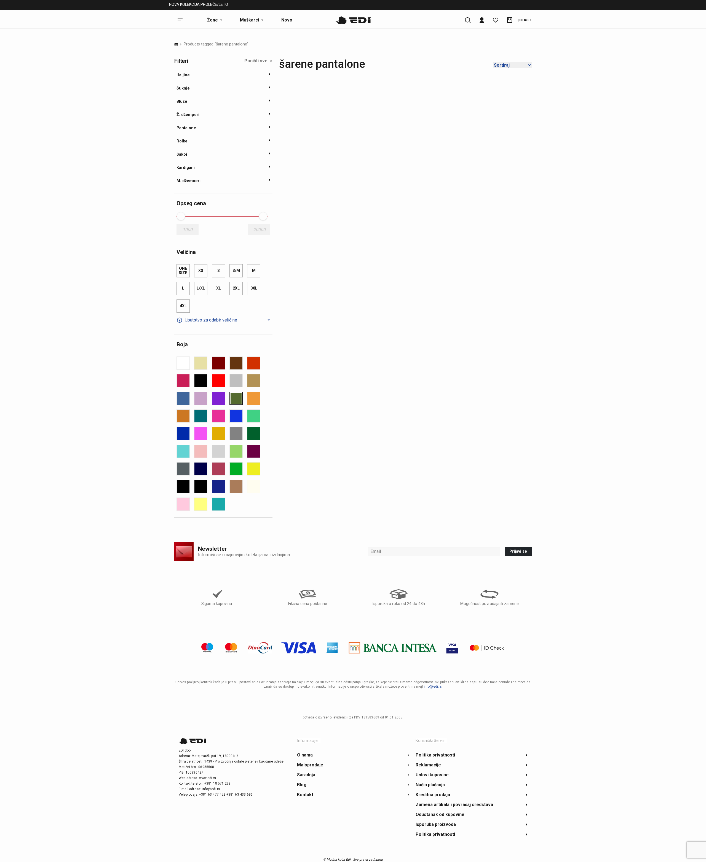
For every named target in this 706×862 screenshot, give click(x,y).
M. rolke (271, 5)
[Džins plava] (183, 398)
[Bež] (200, 363)
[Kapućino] (236, 486)
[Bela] (183, 363)
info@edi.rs (433, 686)
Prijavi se (518, 551)
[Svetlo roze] (200, 451)
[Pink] (218, 416)
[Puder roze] (183, 504)
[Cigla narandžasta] (253, 363)
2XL (236, 288)
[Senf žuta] (218, 433)
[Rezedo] (253, 416)
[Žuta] (253, 468)
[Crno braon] (200, 486)
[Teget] (200, 468)
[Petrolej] (200, 416)
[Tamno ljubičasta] (253, 451)
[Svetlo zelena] (236, 451)
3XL (253, 288)
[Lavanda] (200, 398)
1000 (187, 229)
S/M (236, 270)
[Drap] (253, 380)
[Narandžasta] (253, 398)
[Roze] (200, 433)
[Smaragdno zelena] (253, 433)
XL (218, 288)
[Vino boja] (218, 468)
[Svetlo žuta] (200, 504)
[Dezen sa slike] (236, 380)
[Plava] (236, 416)
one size (183, 270)
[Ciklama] (183, 380)
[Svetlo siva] (218, 451)
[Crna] (200, 380)
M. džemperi (214, 5)
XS (200, 270)
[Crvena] (218, 380)
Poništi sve (256, 60)
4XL (183, 306)
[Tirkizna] (218, 504)
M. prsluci (244, 5)
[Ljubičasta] (218, 398)
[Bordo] (218, 363)
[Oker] (183, 416)
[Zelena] (236, 468)
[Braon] (236, 363)
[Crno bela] (183, 486)
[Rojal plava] (183, 433)
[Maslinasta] (236, 398)
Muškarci (184, 5)
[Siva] (236, 433)
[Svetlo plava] (183, 451)
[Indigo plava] (218, 486)
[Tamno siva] (183, 468)
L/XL (201, 288)
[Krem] (253, 486)
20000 (259, 229)
